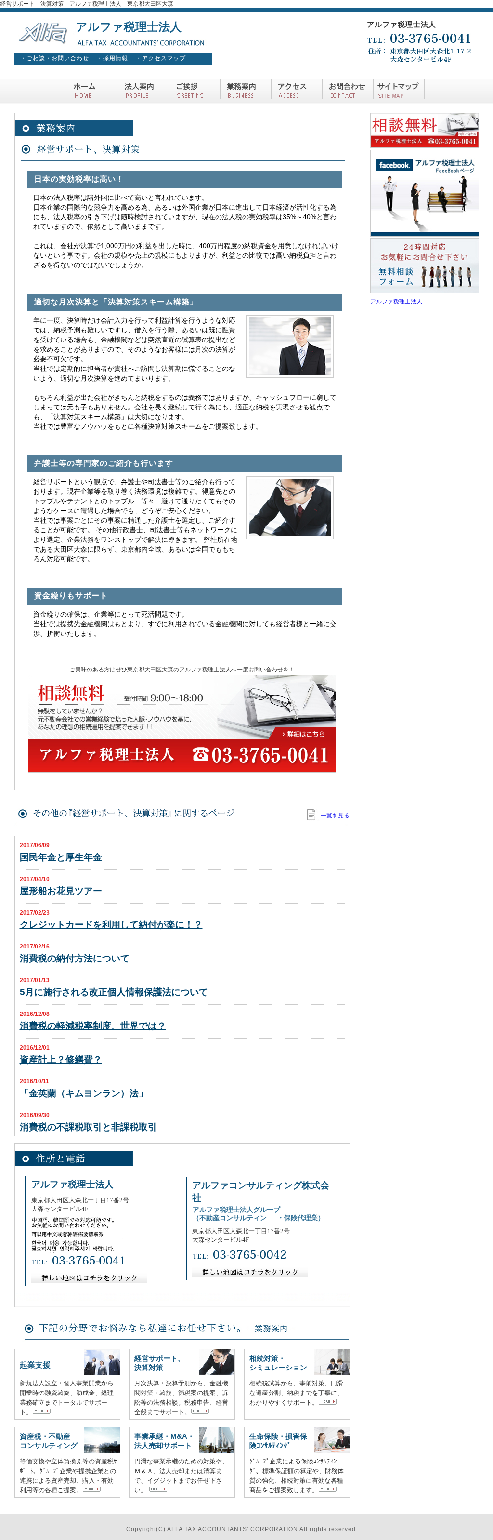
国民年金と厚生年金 (61, 857)
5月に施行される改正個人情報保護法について (114, 992)
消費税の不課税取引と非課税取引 (88, 1127)
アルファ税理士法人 (396, 301)
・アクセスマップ (161, 58)
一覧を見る (335, 815)
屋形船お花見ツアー (61, 891)
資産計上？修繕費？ (61, 1059)
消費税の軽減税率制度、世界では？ (93, 1026)
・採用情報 (112, 58)
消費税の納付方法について (75, 958)
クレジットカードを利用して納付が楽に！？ (111, 925)
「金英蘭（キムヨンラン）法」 (84, 1093)
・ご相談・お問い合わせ (54, 58)
